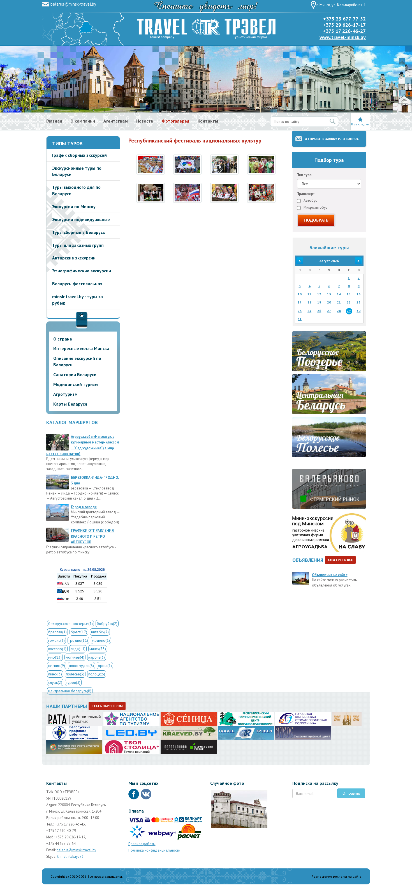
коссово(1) (57, 648)
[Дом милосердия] (347, 718)
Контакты (208, 121)
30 (358, 311)
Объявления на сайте (330, 574)
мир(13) (55, 657)
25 (309, 311)
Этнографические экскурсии (81, 270)
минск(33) (97, 648)
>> (358, 261)
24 (300, 311)
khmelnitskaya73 (70, 856)
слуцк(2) (55, 682)
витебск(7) (100, 631)
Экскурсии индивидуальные (81, 219)
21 (339, 302)
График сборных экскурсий (79, 155)
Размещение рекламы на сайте (337, 876)
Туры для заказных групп (78, 245)
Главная (54, 121)
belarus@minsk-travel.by (73, 4)
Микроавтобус (315, 207)
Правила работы (142, 843)
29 (349, 311)
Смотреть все (340, 560)
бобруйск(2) (107, 623)
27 (329, 311)
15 (349, 294)
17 (300, 302)
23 (358, 302)
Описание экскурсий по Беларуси (77, 361)
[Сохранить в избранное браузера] (360, 119)
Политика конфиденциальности (154, 850)
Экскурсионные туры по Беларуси (76, 171)
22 (349, 302)
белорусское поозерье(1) (70, 623)
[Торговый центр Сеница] (189, 718)
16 (358, 294)
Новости (144, 121)
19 (319, 302)
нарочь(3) (96, 657)
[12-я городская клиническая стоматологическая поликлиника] (303, 718)
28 (339, 311)
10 (300, 294)
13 (329, 294)
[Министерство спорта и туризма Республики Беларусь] (74, 746)
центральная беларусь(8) (69, 690)
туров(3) (73, 682)
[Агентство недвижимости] (131, 746)
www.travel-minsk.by (343, 37)
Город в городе (84, 507)
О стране (62, 339)
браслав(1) (57, 631)
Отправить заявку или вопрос (332, 139)
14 (339, 294)
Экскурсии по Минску (74, 206)
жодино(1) (101, 640)
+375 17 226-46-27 (344, 31)
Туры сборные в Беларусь (78, 232)
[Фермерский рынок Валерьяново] (189, 746)
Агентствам (115, 121)
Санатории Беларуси (74, 374)
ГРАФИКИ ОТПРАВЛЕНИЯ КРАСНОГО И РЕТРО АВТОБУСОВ (92, 536)
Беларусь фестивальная (77, 283)
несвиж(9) (56, 665)
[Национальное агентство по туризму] (131, 718)
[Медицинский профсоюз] (74, 732)
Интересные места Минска (81, 348)
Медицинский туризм (75, 384)
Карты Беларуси (70, 404)
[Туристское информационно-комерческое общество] (246, 732)
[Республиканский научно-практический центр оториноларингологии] (246, 718)
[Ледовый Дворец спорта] (131, 732)
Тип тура (304, 175)
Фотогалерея (175, 121)
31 (300, 319)
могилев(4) (75, 657)
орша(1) (105, 665)
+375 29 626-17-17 (344, 25)
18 (309, 302)
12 (319, 294)
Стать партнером (107, 706)
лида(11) (77, 648)
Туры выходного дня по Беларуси (76, 190)
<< (299, 261)
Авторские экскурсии (74, 258)
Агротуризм (65, 394)
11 (309, 294)
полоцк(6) (96, 674)
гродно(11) (78, 640)
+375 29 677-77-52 (344, 18)
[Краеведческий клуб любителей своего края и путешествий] (189, 732)
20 (329, 302)
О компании (82, 121)
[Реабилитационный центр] (303, 732)
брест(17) (79, 631)
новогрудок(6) (81, 665)
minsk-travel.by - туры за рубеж (77, 300)
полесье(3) (75, 674)
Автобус (310, 200)
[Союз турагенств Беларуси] (74, 718)
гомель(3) (56, 640)
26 (319, 311)
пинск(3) (55, 674)
